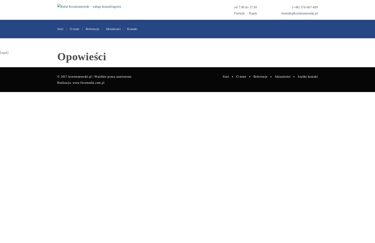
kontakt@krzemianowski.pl (299, 13)
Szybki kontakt (308, 76)
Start (60, 29)
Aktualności (113, 29)
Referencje (92, 29)
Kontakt (132, 29)
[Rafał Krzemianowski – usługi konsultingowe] (89, 7)
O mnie (74, 29)
